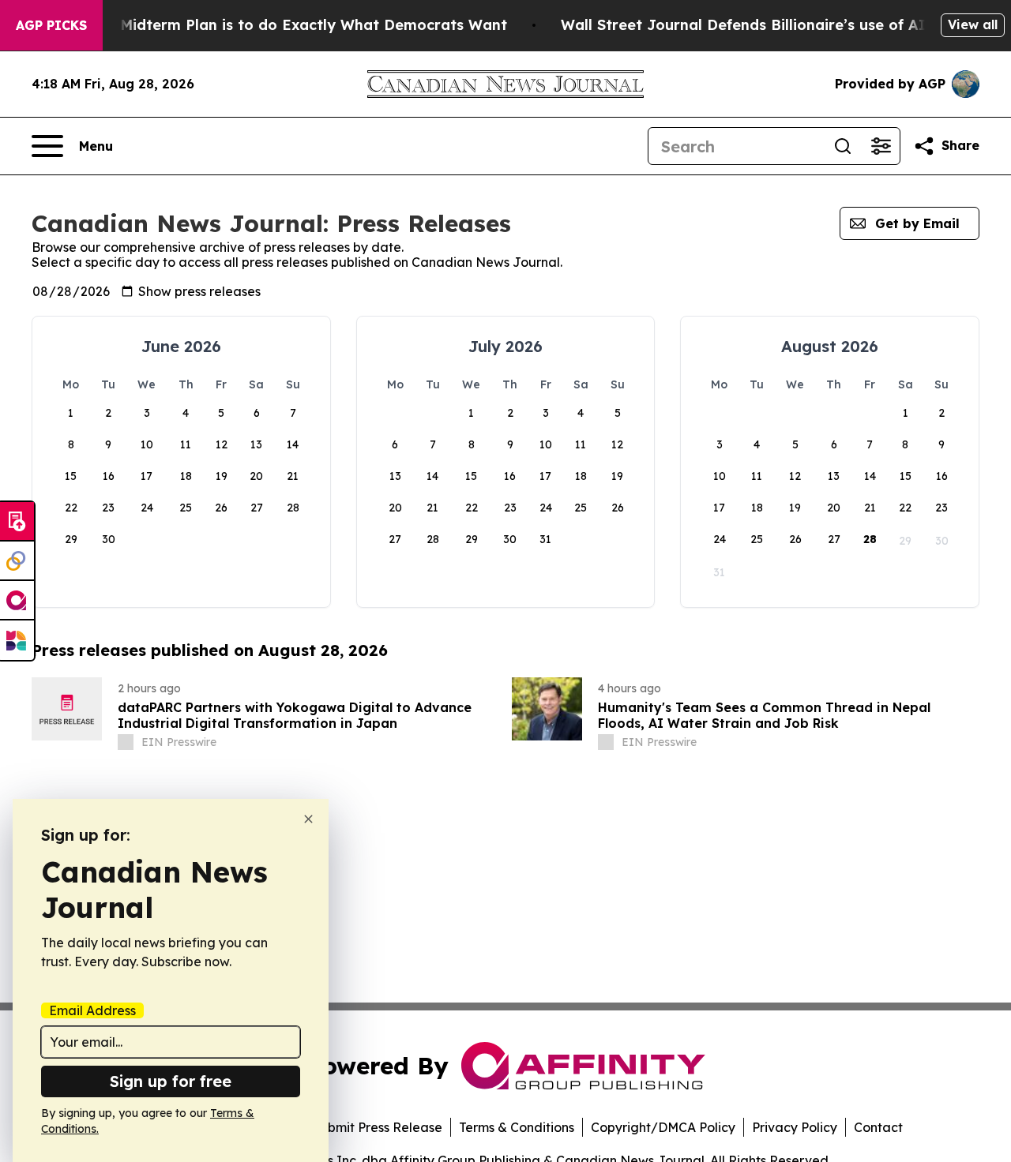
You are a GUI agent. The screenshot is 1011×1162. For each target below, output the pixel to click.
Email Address (92, 1010)
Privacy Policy (794, 1127)
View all (973, 24)
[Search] (843, 146)
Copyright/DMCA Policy (663, 1127)
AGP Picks (51, 25)
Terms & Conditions (516, 1127)
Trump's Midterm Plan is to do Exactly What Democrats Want (282, 25)
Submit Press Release (377, 1127)
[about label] (125, 742)
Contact (878, 1127)
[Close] (308, 819)
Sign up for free (170, 1081)
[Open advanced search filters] (881, 146)
